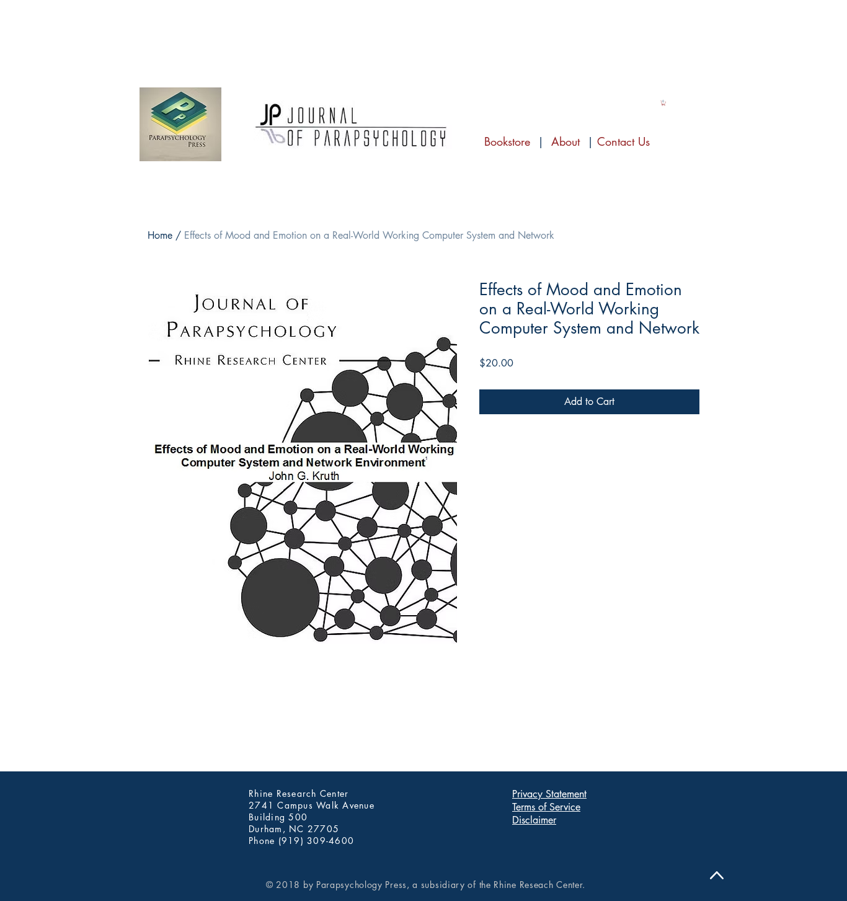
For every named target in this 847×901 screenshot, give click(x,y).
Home (160, 235)
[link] (663, 102)
